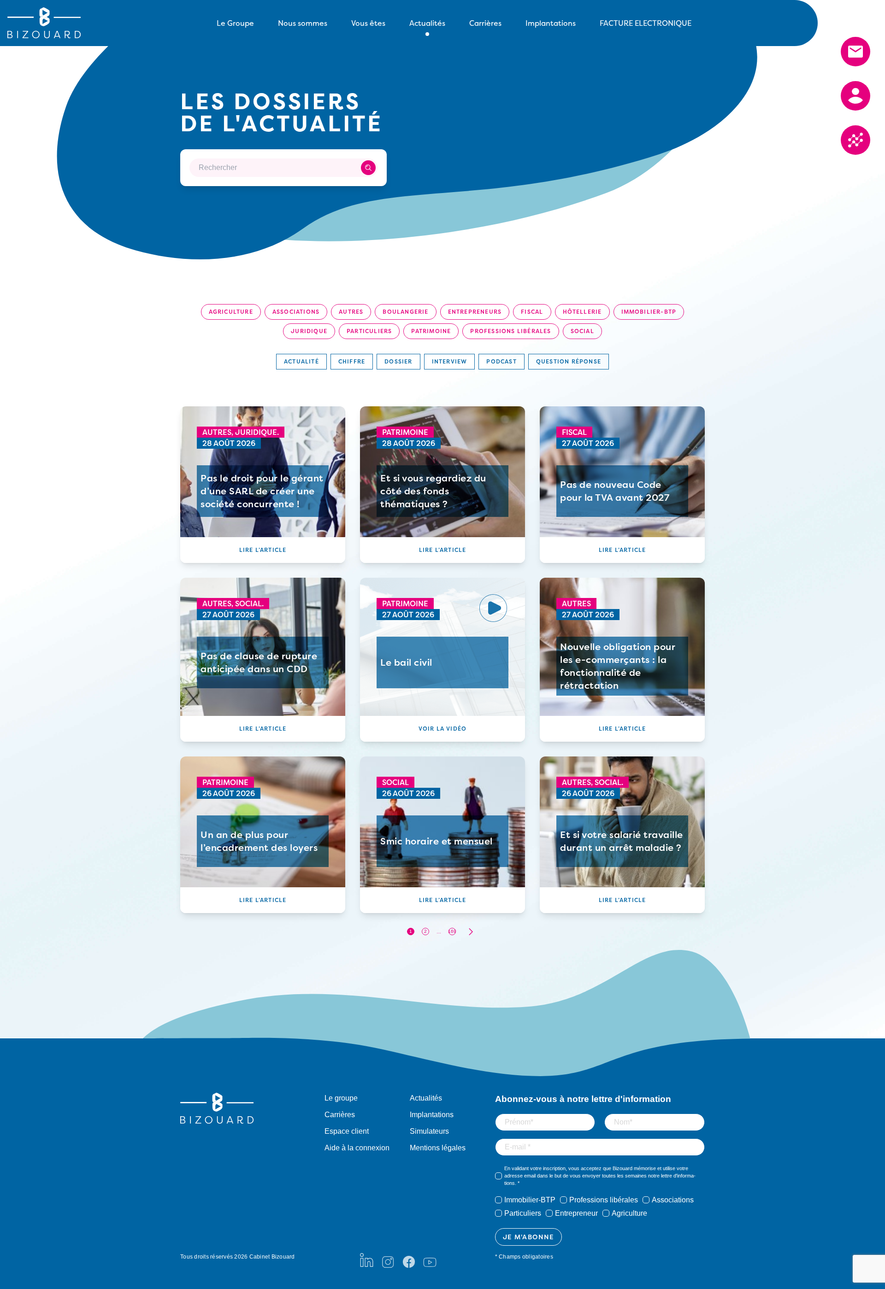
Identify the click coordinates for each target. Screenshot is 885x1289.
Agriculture (231, 312)
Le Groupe (235, 23)
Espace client (346, 1131)
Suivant (470, 931)
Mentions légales (438, 1148)
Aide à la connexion (356, 1148)
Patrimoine (431, 331)
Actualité (301, 361)
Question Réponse (568, 361)
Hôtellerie (582, 312)
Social (582, 331)
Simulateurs (429, 1131)
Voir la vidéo (443, 728)
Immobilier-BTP (649, 312)
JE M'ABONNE (528, 1236)
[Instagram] (388, 1260)
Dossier (398, 361)
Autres (351, 312)
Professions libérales (510, 331)
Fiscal (532, 312)
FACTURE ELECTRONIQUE (645, 23)
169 (452, 931)
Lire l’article (263, 550)
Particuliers (369, 331)
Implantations (550, 23)
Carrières (485, 23)
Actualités (426, 1098)
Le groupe (341, 1098)
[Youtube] (430, 1260)
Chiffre (351, 361)
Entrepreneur (576, 1213)
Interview (449, 361)
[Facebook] (409, 1260)
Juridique (309, 331)
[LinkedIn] (366, 1260)
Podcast (501, 361)
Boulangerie (405, 312)
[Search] (368, 167)
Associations (295, 312)
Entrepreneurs (475, 312)
